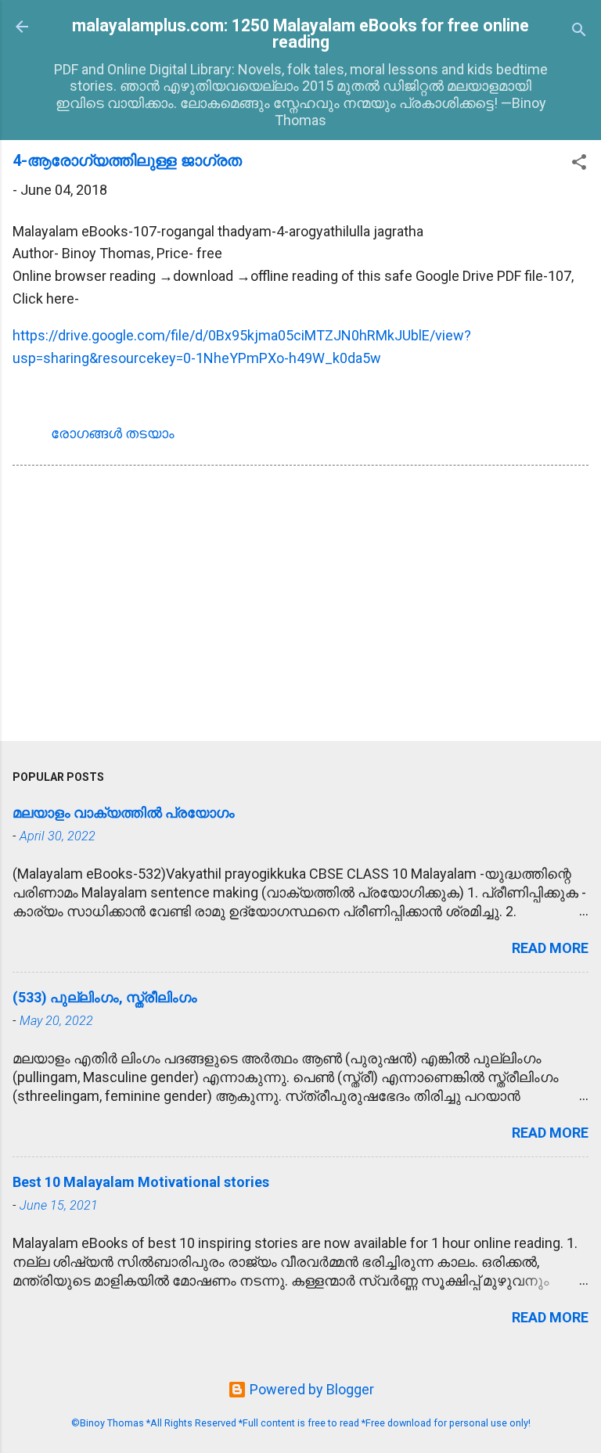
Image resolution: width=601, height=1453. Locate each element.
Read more (550, 948)
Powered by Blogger (310, 1389)
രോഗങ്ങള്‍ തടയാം (113, 433)
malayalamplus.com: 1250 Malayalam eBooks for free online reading (300, 34)
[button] (579, 164)
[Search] (579, 32)
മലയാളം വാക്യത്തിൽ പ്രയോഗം (124, 812)
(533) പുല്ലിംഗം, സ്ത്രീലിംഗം (105, 997)
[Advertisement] (300, 606)
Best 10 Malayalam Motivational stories (141, 1182)
